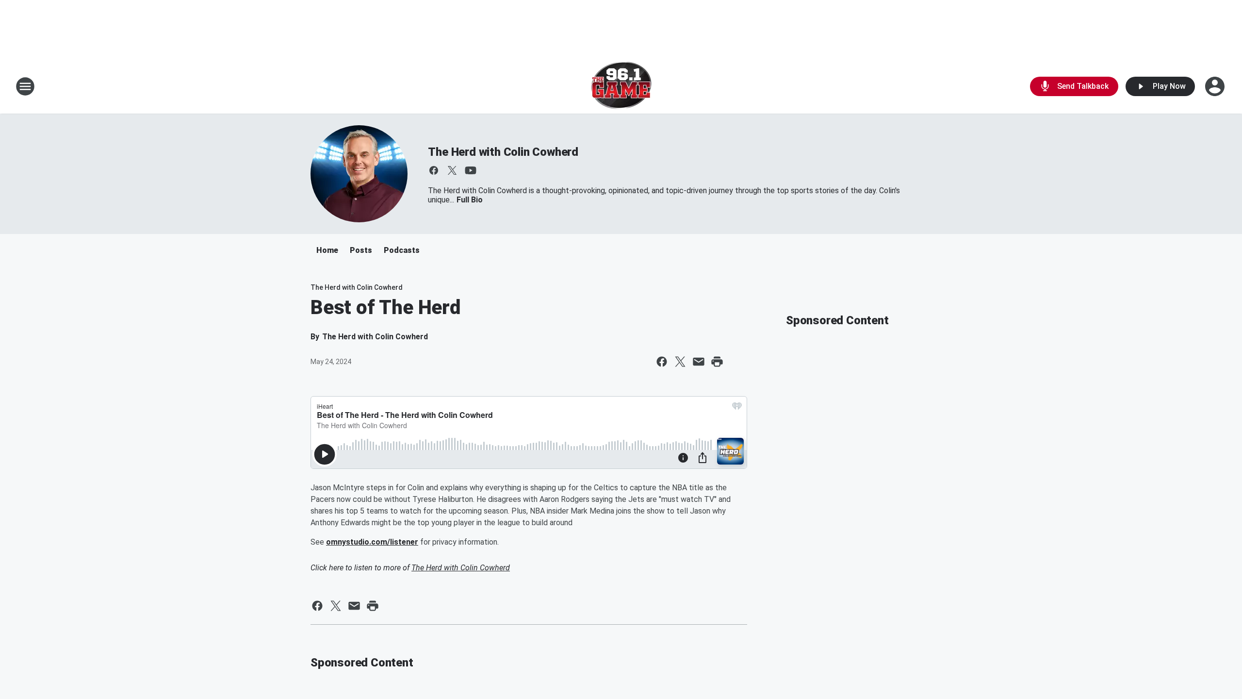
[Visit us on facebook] (434, 170)
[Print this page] (717, 361)
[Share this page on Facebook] (662, 361)
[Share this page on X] (680, 361)
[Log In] (1215, 86)
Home (327, 250)
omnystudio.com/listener (372, 542)
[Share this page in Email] (698, 361)
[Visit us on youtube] (470, 170)
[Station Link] (621, 86)
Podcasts (402, 250)
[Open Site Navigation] (25, 86)
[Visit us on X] (452, 170)
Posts (361, 250)
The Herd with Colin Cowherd (503, 152)
